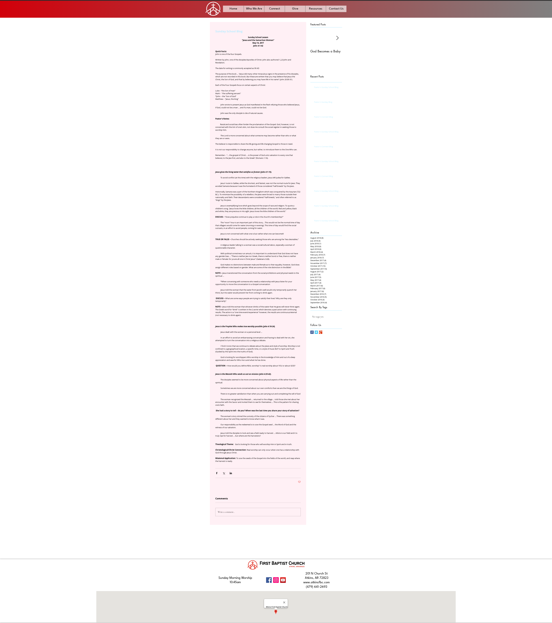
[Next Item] (337, 38)
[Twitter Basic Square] (316, 332)
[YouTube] (283, 580)
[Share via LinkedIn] (230, 473)
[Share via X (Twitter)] (223, 473)
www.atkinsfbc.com (316, 582)
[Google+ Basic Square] (320, 332)
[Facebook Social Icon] (269, 580)
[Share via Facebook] (216, 473)
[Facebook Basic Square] (312, 332)
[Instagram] (276, 580)
